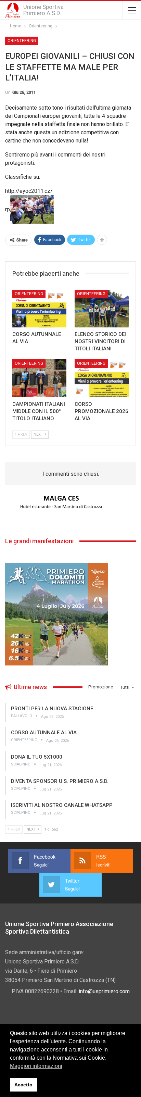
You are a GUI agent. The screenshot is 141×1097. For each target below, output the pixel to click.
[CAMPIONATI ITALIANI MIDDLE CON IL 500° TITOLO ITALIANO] (39, 378)
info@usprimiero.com (104, 991)
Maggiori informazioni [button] (36, 1066)
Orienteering (22, 40)
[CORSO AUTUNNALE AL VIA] (39, 309)
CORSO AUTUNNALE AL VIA (44, 733)
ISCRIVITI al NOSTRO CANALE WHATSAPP (62, 805)
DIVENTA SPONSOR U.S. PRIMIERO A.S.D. (59, 781)
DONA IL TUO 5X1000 (36, 757)
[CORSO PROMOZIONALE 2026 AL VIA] (102, 378)
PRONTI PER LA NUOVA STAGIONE (52, 709)
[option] (70, 502)
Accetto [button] (23, 1084)
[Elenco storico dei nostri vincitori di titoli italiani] (102, 309)
